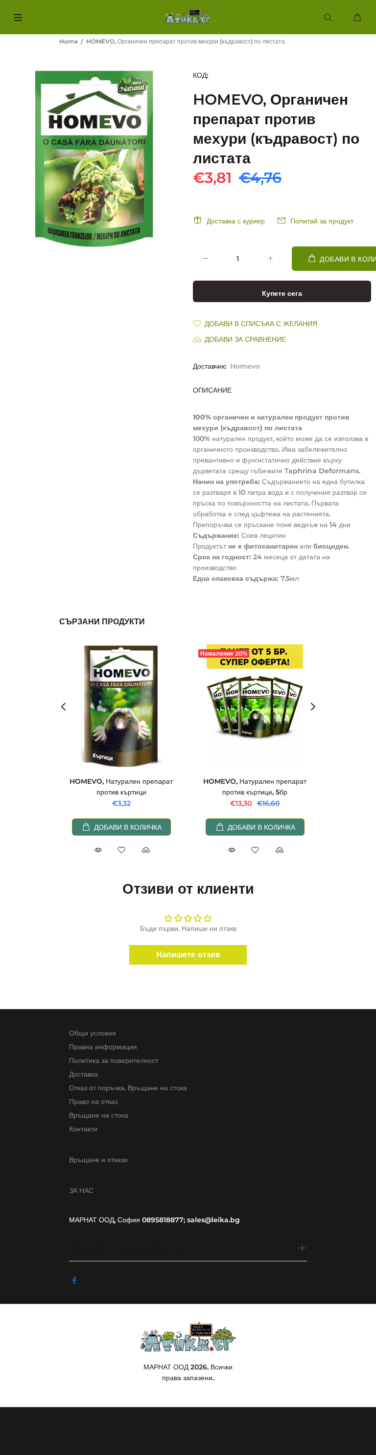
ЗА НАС (81, 1190)
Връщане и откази (98, 1159)
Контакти (83, 1128)
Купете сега (282, 293)
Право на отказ (93, 1101)
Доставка (83, 1074)
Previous (63, 706)
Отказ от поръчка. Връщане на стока (128, 1087)
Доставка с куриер (236, 221)
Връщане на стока (98, 1115)
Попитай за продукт (321, 221)
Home (68, 41)
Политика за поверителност (113, 1060)
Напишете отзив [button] (188, 954)
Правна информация (103, 1046)
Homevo (245, 366)
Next (312, 706)
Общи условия (92, 1033)
